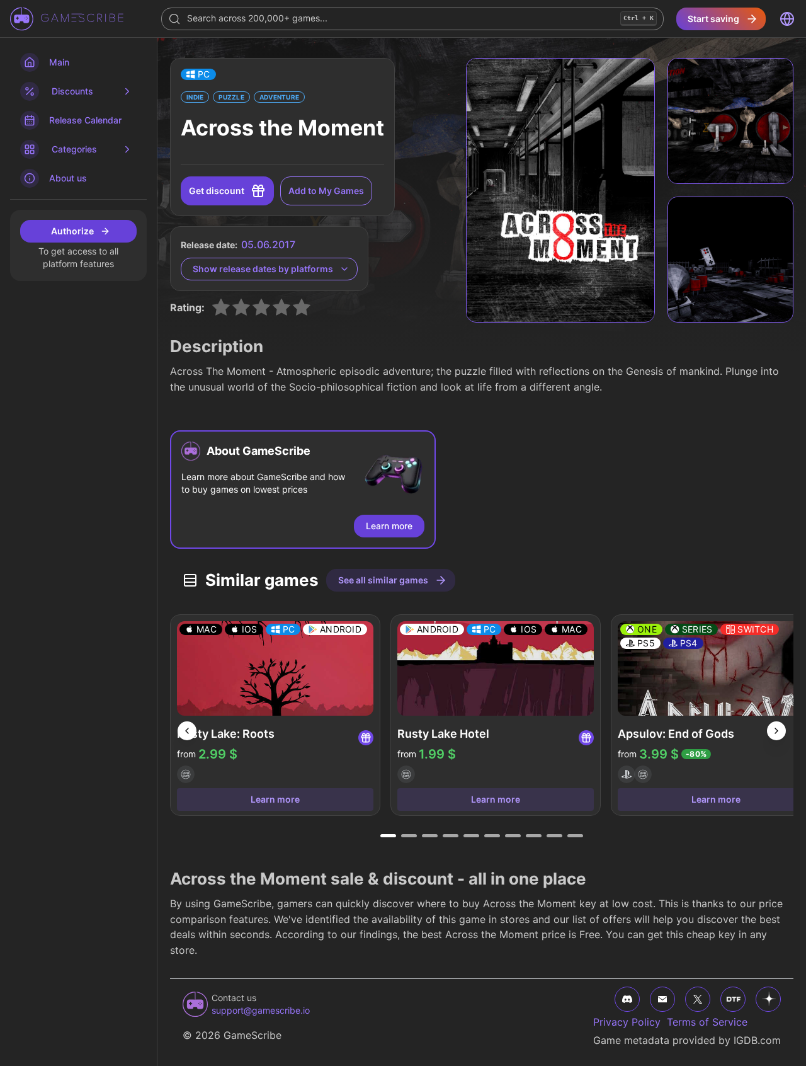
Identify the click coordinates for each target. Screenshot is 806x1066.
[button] (198, 74)
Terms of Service (707, 1022)
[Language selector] (787, 19)
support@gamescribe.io (261, 1010)
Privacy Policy (627, 1022)
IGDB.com (757, 1040)
